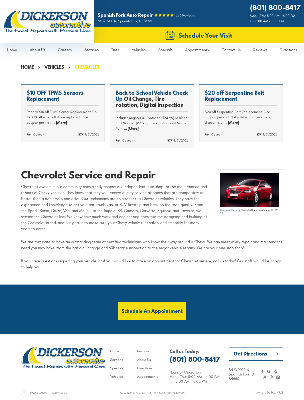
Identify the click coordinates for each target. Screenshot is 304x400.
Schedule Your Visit (205, 35)
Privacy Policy (58, 393)
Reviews (260, 50)
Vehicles (139, 50)
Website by (269, 393)
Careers (65, 50)
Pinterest (271, 377)
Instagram (278, 377)
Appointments (197, 50)
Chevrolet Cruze (228, 210)
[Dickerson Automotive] (47, 22)
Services (91, 50)
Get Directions (250, 353)
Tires (115, 50)
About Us (37, 50)
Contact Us (231, 50)
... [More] (59, 122)
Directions (288, 50)
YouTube (264, 377)
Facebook (262, 372)
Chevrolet (87, 67)
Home (12, 50)
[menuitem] (12, 50)
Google (268, 372)
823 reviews (185, 15)
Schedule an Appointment (152, 310)
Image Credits (38, 393)
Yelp (275, 372)
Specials (165, 50)
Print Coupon (35, 134)
